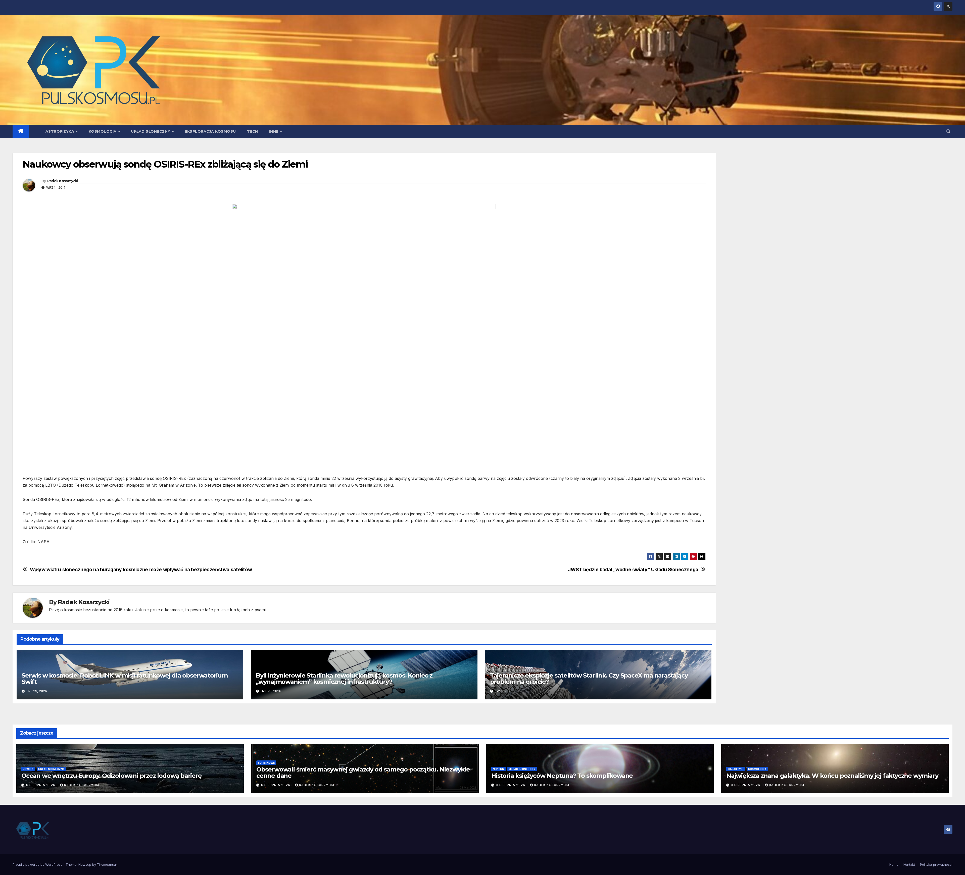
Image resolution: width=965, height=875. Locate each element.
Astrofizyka (60, 131)
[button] (948, 131)
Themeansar (107, 864)
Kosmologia (103, 131)
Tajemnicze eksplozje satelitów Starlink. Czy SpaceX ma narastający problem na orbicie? (589, 678)
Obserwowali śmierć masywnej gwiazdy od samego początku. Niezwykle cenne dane (363, 772)
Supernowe (266, 762)
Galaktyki (735, 768)
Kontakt (909, 864)
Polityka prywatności (936, 864)
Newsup (84, 864)
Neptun (498, 768)
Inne (274, 131)
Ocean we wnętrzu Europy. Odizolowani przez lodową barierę (111, 775)
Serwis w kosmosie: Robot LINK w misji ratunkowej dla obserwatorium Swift (125, 678)
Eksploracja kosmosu (210, 131)
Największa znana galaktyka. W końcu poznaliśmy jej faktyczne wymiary (832, 775)
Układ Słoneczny (151, 131)
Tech (252, 131)
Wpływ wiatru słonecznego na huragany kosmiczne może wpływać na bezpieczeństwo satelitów (141, 570)
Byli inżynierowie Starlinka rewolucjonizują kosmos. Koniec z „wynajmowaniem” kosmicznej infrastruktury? (344, 678)
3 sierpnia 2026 (511, 785)
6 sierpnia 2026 (41, 785)
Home (893, 864)
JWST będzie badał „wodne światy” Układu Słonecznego (633, 570)
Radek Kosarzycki (62, 181)
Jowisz (28, 768)
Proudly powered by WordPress (38, 864)
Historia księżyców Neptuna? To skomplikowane (562, 775)
